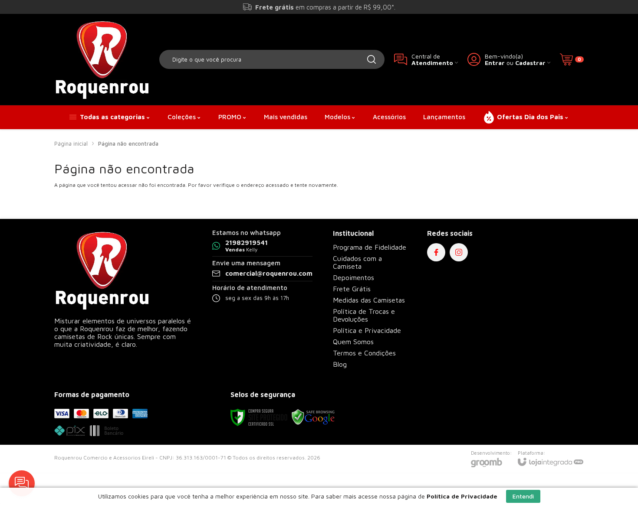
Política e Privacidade (367, 330)
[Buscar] (371, 59)
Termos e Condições (364, 353)
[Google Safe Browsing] (313, 417)
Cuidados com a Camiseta (357, 262)
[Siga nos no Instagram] (459, 252)
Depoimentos (353, 277)
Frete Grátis (352, 289)
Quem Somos (353, 341)
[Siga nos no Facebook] (436, 252)
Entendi (523, 496)
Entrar (495, 62)
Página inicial (71, 143)
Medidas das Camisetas (369, 300)
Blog (340, 364)
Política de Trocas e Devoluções (364, 315)
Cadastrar (530, 62)
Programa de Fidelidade (369, 247)
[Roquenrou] (102, 59)
